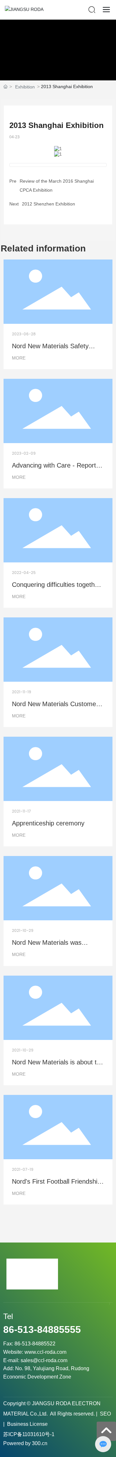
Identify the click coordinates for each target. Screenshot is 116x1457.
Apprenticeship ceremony (48, 823)
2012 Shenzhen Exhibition (48, 203)
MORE (18, 357)
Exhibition (25, 86)
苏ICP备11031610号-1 (28, 1434)
